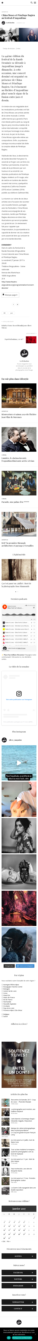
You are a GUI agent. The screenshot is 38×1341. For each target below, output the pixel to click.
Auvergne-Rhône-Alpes (11, 985)
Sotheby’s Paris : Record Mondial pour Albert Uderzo (16, 327)
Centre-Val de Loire (9, 991)
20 (24, 1230)
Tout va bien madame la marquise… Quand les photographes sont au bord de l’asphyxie (23, 1152)
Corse (5, 993)
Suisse (5, 1016)
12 (19, 1226)
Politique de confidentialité (22, 1338)
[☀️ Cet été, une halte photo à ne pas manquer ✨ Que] (19, 835)
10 (9, 1226)
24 (9, 1234)
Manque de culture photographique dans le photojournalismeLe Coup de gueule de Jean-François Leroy (23, 1131)
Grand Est (6, 995)
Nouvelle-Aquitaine (9, 1004)
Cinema (4, 455)
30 (4, 1238)
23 (4, 1234)
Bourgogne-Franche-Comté (12, 987)
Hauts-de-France (9, 997)
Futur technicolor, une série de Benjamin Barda (21, 1170)
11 (14, 1226)
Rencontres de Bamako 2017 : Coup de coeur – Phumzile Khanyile (23, 1101)
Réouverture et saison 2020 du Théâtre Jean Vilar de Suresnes (19, 415)
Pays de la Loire (8, 1008)
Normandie (7, 1002)
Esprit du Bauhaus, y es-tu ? (14, 339)
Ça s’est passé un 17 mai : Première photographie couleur (23, 1179)
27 (24, 1234)
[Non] (35, 1334)
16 (4, 1230)
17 (9, 1230)
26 (19, 1234)
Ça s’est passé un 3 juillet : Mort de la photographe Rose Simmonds (16, 585)
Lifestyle (5, 12)
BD (4, 313)
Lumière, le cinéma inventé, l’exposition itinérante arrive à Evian (18, 459)
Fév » (8, 1241)
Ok (9, 1338)
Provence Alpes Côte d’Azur (12, 1010)
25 (14, 1234)
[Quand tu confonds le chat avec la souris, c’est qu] (19, 799)
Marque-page (11, 295)
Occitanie (6, 1006)
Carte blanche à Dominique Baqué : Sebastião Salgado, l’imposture (23, 1120)
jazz (11, 313)
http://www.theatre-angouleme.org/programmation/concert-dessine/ (18, 285)
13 (24, 1226)
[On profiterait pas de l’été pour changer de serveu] (19, 763)
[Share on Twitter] (17, 305)
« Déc (3, 1241)
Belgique (6, 1014)
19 (19, 1230)
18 (14, 1230)
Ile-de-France (7, 1000)
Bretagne (6, 989)
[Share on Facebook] (13, 305)
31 (9, 1238)
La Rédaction (10, 23)
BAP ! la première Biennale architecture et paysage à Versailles (17, 544)
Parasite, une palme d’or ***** (15, 502)
